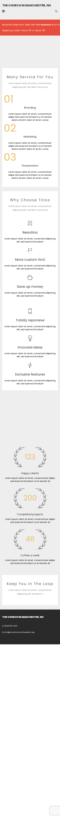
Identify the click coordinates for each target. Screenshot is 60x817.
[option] (30, 415)
